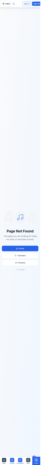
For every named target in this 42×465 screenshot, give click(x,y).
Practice (21, 263)
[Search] (14, 4)
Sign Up (36, 4)
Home (21, 248)
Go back (21, 269)
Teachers (21, 255)
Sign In (27, 4)
